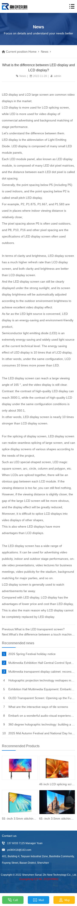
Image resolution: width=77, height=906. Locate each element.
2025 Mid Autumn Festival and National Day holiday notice (41, 733)
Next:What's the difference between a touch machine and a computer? (38, 634)
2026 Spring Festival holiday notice (32, 654)
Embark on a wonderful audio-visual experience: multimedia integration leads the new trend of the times (41, 715)
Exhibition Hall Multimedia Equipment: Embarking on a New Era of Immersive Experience (41, 689)
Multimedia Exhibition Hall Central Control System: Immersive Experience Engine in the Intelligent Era (41, 662)
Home (32, 51)
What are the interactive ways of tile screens (38, 707)
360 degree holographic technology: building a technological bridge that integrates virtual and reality (41, 724)
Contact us (9, 835)
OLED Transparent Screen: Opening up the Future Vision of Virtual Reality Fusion (41, 698)
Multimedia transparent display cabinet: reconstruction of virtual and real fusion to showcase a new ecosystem (41, 671)
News (44, 51)
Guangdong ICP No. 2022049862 (38, 879)
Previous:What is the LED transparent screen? (33, 629)
